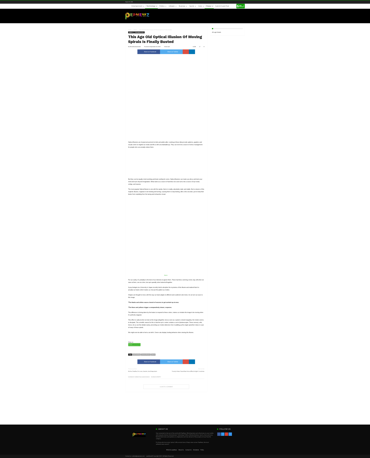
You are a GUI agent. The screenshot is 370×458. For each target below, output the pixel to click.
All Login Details (216, 32)
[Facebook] (137, 2)
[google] (186, 51)
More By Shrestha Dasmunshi (139, 377)
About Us (181, 450)
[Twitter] (140, 2)
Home (129, 29)
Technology (139, 32)
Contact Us (188, 450)
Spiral (153, 354)
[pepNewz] (137, 11)
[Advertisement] (166, 164)
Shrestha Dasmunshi (135, 46)
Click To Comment (166, 386)
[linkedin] (192, 51)
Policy (202, 450)
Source (165, 275)
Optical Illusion (146, 354)
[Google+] (143, 2)
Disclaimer (196, 450)
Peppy (135, 29)
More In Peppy (156, 377)
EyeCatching (136, 354)
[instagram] (147, 2)
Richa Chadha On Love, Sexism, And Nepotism (142, 370)
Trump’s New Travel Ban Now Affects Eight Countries (188, 370)
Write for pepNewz (171, 450)
